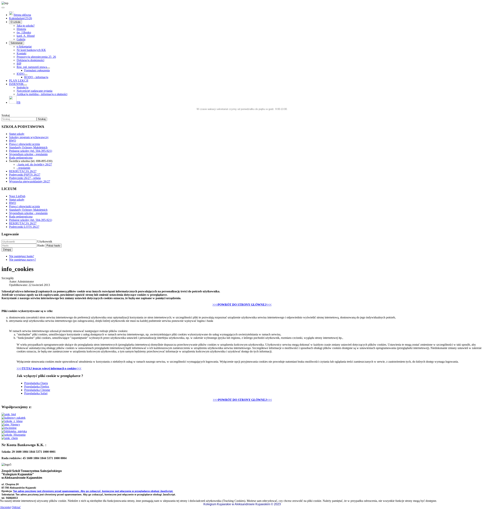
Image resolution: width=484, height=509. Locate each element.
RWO (12, 140)
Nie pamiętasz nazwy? (22, 259)
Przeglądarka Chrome (37, 390)
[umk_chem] (10, 438)
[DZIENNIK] (25, 85)
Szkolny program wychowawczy (29, 137)
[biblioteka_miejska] (14, 431)
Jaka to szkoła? (26, 25)
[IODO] (25, 74)
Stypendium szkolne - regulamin (28, 154)
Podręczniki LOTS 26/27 (24, 226)
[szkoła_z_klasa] (12, 421)
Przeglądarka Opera (36, 383)
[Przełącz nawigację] (3, 7)
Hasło (40, 245)
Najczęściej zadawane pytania (34, 90)
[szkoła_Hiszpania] (14, 434)
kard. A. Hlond (26, 35)
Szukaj (6, 115)
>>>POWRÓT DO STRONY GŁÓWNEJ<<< (242, 304)
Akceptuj (5, 507)
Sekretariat (16, 43)
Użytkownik (44, 241)
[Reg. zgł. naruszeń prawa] (48, 68)
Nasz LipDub (17, 196)
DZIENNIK (16, 84)
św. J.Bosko (24, 32)
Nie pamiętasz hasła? (21, 256)
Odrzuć (16, 507)
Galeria (21, 39)
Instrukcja (22, 87)
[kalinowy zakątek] (14, 417)
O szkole (15, 22)
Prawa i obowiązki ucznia (24, 144)
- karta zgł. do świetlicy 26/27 (34, 164)
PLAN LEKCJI (18, 80)
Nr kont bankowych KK (31, 50)
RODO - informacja (36, 77)
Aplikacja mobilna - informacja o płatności (42, 94)
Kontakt (21, 53)
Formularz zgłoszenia (37, 70)
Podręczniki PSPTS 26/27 (24, 174)
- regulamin (23, 167)
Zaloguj (7, 249)
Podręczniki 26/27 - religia (25, 178)
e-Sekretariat (24, 46)
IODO (20, 73)
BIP (19, 63)
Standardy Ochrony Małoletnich (28, 147)
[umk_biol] (9, 414)
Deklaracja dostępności (30, 60)
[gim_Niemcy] (11, 424)
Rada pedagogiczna (21, 157)
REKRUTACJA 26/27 (22, 171)
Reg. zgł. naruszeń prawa (32, 67)
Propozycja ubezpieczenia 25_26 (36, 56)
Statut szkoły (16, 133)
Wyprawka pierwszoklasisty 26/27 (29, 181)
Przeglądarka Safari (35, 393)
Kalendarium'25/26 (20, 18)
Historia (21, 29)
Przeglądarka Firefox (36, 386)
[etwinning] (9, 427)
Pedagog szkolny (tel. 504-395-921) (30, 150)
